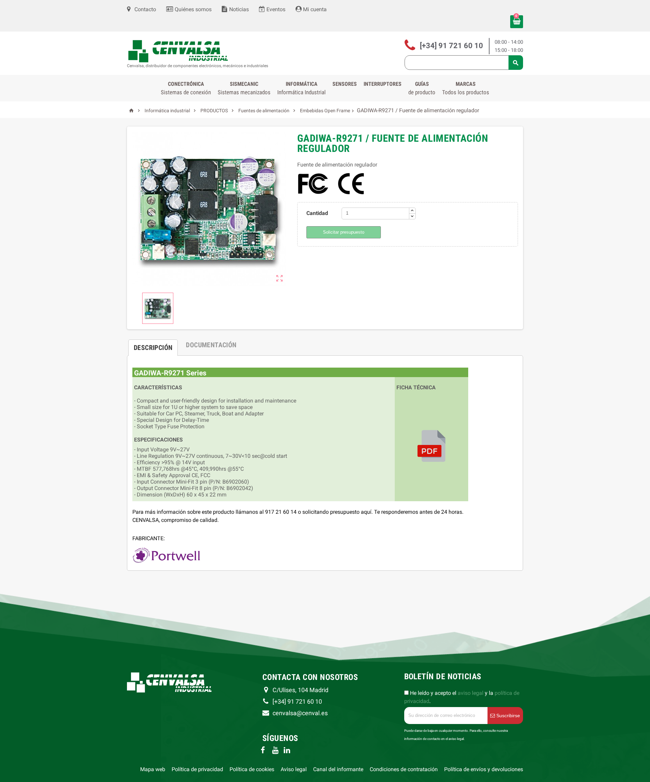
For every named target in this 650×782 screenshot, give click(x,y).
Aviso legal (294, 769)
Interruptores (383, 84)
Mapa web (152, 769)
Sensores (344, 84)
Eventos (275, 9)
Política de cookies (252, 769)
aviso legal (470, 693)
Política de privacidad (197, 769)
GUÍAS (421, 88)
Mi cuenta (314, 9)
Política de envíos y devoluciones (483, 769)
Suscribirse (507, 715)
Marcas (465, 88)
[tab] (153, 344)
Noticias (238, 9)
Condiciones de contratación (404, 769)
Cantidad (317, 213)
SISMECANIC (244, 88)
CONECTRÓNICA (186, 88)
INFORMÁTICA (301, 88)
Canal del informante (338, 769)
